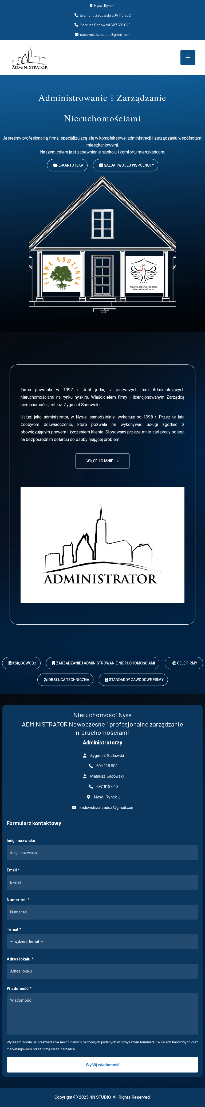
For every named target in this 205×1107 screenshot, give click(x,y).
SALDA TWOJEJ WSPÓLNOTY (128, 165)
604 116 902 (106, 765)
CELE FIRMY (186, 663)
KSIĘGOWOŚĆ (23, 663)
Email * (13, 870)
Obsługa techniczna (68, 680)
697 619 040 (107, 786)
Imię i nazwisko (21, 840)
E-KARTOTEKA (70, 165)
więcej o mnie (99, 461)
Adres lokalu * (20, 959)
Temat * (14, 929)
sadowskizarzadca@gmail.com (107, 807)
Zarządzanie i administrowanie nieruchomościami (105, 663)
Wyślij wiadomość (102, 1064)
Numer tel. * (18, 899)
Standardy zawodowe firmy (136, 680)
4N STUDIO (100, 1097)
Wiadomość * (19, 988)
